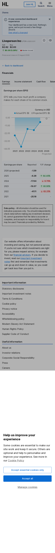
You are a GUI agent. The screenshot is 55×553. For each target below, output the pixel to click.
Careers (6, 367)
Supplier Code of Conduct (15, 334)
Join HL (30, 4)
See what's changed (18, 32)
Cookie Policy (16, 460)
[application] (27, 132)
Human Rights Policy (13, 329)
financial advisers (21, 254)
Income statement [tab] (23, 81)
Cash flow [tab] (41, 81)
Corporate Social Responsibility (18, 357)
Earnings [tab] (6, 81)
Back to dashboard (14, 66)
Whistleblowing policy (13, 318)
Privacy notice (9, 308)
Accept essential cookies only (27, 470)
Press (5, 362)
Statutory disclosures (13, 288)
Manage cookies (28, 487)
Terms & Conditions (12, 298)
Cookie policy (9, 303)
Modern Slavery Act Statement (18, 324)
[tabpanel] (27, 143)
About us (6, 347)
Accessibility (8, 313)
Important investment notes (16, 293)
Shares (5, 12)
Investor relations (11, 352)
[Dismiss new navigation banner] (49, 19)
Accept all (27, 478)
